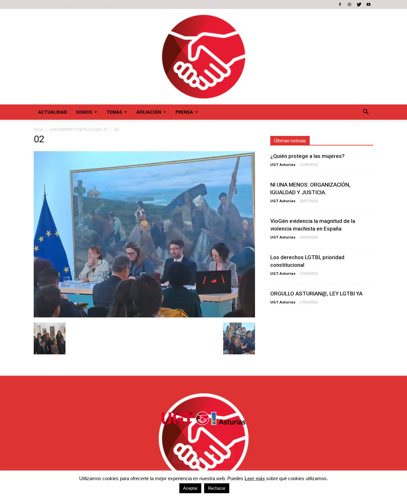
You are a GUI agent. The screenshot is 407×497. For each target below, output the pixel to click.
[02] (144, 315)
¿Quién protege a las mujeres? (307, 156)
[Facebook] (340, 4)
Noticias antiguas (100, 4)
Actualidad (52, 112)
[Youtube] (368, 4)
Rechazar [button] (216, 488)
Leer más (255, 478)
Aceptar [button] (190, 488)
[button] (365, 112)
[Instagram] (349, 4)
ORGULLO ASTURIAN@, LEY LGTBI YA (316, 293)
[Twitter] (359, 4)
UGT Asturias (282, 164)
